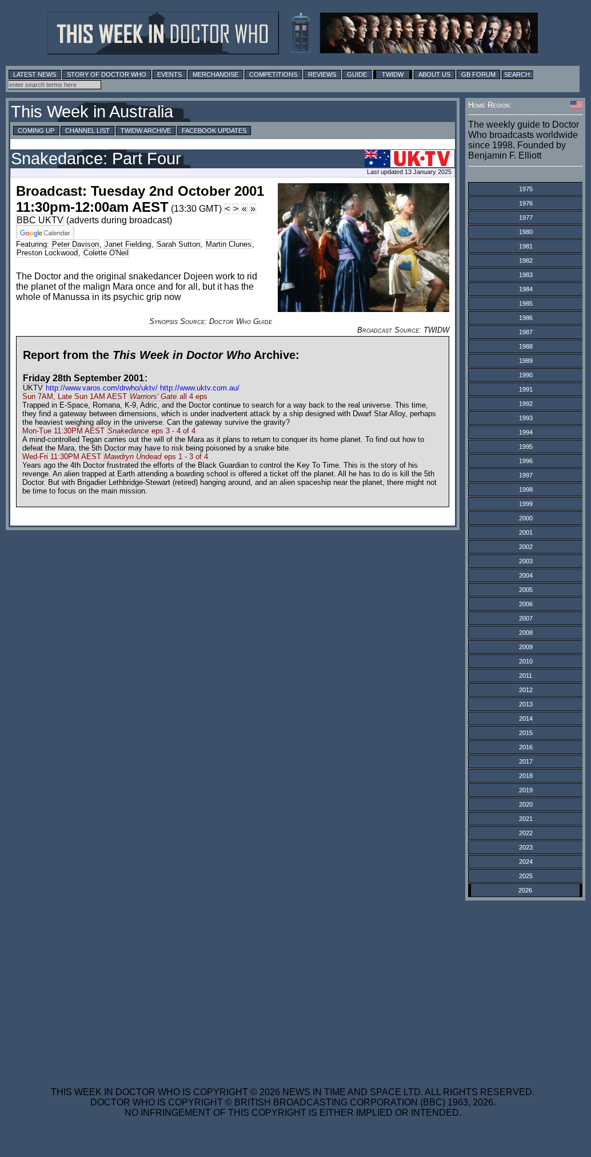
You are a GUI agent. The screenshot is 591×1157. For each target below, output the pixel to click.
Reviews (322, 74)
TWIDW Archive (146, 130)
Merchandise (215, 74)
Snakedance (128, 431)
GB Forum (478, 74)
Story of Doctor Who (106, 74)
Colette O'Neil (106, 252)
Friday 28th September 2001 (83, 378)
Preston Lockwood (47, 252)
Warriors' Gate (153, 396)
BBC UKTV (40, 220)
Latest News (34, 74)
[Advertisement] (292, 986)
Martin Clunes (228, 244)
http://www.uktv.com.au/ (199, 388)
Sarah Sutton (178, 244)
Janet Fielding (128, 244)
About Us (434, 74)
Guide (357, 74)
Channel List (87, 130)
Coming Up (36, 130)
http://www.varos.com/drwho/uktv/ (102, 388)
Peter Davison (75, 244)
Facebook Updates (214, 130)
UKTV (33, 388)
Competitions (273, 74)
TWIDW (393, 74)
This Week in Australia (92, 111)
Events (169, 74)
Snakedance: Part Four (96, 158)
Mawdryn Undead (132, 456)
